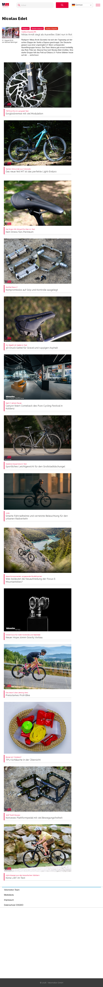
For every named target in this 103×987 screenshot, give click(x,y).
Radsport (25, 28)
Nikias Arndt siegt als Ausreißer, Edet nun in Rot (46, 33)
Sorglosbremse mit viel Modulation (24, 112)
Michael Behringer (11, 42)
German (79, 5)
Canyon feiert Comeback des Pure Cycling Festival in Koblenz (34, 406)
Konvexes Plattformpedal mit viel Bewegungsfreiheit (34, 816)
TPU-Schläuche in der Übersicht (23, 758)
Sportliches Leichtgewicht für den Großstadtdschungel (35, 465)
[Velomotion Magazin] (6, 5)
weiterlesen (34, 55)
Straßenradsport (37, 28)
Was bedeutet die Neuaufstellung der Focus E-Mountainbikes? (31, 579)
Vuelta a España (51, 28)
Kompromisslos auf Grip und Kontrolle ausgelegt (32, 288)
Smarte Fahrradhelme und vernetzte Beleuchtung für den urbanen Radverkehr (37, 516)
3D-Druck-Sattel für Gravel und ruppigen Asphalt (32, 346)
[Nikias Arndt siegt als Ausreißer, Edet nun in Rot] (10, 33)
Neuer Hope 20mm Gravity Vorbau (24, 636)
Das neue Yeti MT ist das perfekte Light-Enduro (31, 170)
